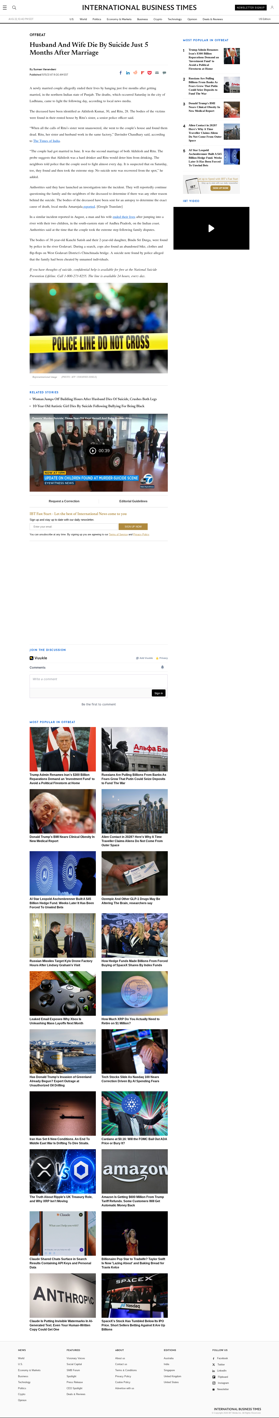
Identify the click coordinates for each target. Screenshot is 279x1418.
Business (142, 19)
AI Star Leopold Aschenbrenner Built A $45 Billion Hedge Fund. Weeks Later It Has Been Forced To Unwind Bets (62, 903)
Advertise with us (124, 1388)
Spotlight (71, 1376)
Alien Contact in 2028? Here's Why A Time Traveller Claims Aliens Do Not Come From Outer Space (132, 841)
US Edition (264, 19)
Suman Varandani (44, 69)
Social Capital (74, 1364)
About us (120, 1358)
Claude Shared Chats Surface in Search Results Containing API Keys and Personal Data (60, 1263)
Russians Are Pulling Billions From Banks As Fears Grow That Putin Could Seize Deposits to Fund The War (134, 779)
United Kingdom (172, 1376)
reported (89, 206)
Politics (97, 19)
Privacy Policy (141, 534)
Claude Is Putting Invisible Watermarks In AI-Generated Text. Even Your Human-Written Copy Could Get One (61, 1325)
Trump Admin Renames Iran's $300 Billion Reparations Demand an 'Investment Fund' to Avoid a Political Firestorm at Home (62, 779)
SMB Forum (73, 1370)
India (166, 1364)
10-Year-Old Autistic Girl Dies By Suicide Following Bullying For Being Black (88, 406)
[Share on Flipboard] (142, 72)
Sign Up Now (220, 188)
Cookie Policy (122, 1382)
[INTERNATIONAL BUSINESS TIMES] (139, 8)
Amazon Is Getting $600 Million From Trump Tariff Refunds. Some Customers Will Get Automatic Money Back (133, 1201)
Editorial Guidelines (133, 501)
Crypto (158, 19)
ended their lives (124, 216)
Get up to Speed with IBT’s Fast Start (217, 179)
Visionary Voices (76, 1358)
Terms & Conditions (126, 1370)
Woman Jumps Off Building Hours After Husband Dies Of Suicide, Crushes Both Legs (94, 399)
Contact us (121, 1364)
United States (171, 1382)
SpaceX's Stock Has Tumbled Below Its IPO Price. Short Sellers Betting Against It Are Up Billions (133, 1325)
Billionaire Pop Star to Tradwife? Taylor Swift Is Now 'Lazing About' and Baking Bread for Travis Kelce (133, 1263)
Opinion (192, 19)
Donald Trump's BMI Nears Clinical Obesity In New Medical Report (204, 107)
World (83, 19)
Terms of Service (118, 534)
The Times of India (46, 140)
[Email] (157, 72)
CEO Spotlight (74, 1388)
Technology (175, 19)
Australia (168, 1358)
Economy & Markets (119, 19)
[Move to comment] (164, 72)
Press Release (75, 1382)
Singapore (169, 1370)
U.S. (72, 19)
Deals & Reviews (213, 19)
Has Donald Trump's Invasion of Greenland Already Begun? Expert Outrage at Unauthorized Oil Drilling (60, 1081)
